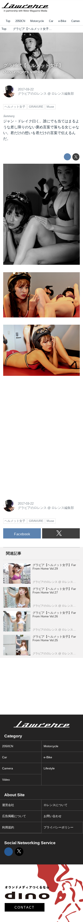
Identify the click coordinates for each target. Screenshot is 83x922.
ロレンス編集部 (63, 93)
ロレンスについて (55, 805)
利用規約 (8, 827)
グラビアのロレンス (32, 93)
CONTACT (24, 907)
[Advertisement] (35, 409)
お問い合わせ (53, 816)
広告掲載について (14, 816)
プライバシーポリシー (58, 827)
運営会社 (8, 805)
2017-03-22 (26, 89)
